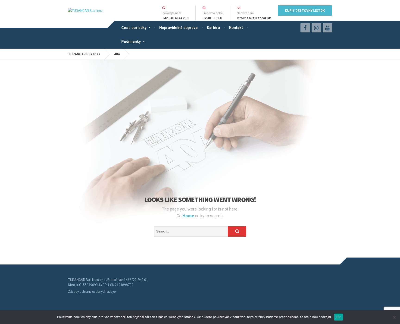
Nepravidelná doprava (178, 27)
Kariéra (213, 27)
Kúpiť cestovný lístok (305, 11)
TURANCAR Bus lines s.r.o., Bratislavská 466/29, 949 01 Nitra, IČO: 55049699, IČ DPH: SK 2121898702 (108, 282)
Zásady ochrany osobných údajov (92, 291)
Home (188, 215)
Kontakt (236, 27)
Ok (338, 317)
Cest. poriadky (134, 27)
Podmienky (131, 41)
